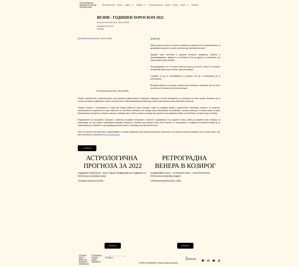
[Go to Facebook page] (203, 260)
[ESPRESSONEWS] (191, 261)
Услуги (182, 5)
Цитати (167, 5)
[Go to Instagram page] (208, 260)
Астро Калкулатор (156, 5)
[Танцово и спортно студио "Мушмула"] (97, 260)
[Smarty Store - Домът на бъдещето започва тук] (84, 260)
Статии (119, 5)
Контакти (194, 5)
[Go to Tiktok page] (219, 260)
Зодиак (127, 5)
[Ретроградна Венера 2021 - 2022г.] (185, 208)
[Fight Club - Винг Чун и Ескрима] (118, 261)
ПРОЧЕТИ (113, 246)
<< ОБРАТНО (87, 148)
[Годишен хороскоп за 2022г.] (113, 208)
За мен (175, 5)
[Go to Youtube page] (214, 260)
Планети (139, 5)
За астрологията (108, 5)
